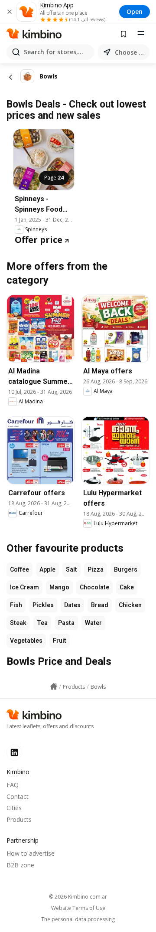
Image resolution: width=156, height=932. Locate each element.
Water (93, 622)
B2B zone (20, 865)
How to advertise (30, 853)
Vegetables (26, 640)
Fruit (59, 640)
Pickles (43, 605)
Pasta (66, 622)
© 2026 (78, 896)
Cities (14, 808)
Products (19, 819)
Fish (16, 605)
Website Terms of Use (78, 908)
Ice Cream (24, 587)
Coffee (19, 569)
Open (135, 11)
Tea (42, 622)
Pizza (96, 569)
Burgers (125, 569)
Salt (71, 569)
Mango (59, 587)
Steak (18, 622)
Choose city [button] (130, 52)
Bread (99, 605)
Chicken (130, 605)
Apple (47, 569)
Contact (17, 796)
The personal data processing (78, 919)
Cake (127, 587)
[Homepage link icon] (53, 686)
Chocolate (94, 587)
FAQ (12, 785)
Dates (72, 605)
